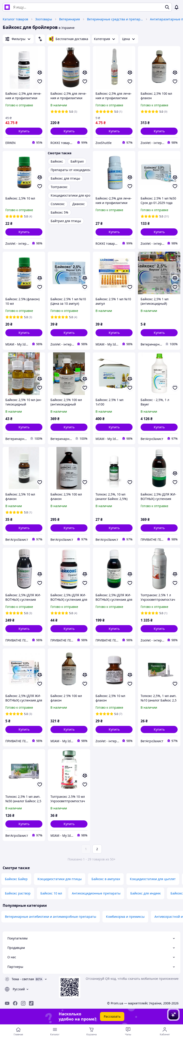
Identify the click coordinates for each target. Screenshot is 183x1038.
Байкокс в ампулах (106, 879)
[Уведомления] (176, 7)
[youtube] (7, 1003)
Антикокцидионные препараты (96, 893)
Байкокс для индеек (145, 893)
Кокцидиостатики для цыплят (153, 879)
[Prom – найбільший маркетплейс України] (7, 7)
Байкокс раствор (18, 893)
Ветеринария (69, 19)
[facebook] (15, 1003)
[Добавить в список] (39, 81)
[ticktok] (31, 1003)
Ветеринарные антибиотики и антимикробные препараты (50, 916)
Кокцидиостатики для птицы (59, 879)
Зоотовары (43, 19)
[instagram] (23, 1003)
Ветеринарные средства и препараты (115, 19)
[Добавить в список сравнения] (39, 72)
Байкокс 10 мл (51, 893)
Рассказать (112, 1016)
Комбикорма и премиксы (125, 916)
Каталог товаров (15, 19)
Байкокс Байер (16, 879)
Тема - (23, 979)
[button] (23, 131)
